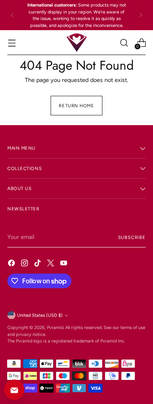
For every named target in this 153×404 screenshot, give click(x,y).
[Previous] (12, 15)
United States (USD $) (39, 315)
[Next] (141, 15)
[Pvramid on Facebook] (12, 264)
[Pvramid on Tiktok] (38, 264)
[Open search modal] (123, 42)
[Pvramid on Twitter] (51, 264)
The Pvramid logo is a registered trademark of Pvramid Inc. (66, 341)
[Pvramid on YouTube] (64, 264)
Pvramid (55, 327)
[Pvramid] (77, 42)
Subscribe (132, 237)
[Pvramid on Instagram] (25, 264)
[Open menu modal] (11, 42)
